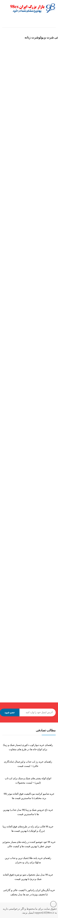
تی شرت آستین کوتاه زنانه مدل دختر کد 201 (21, 171)
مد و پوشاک (6, 492)
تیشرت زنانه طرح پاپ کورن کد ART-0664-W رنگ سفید (26, 578)
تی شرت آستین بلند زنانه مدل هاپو (17, 90)
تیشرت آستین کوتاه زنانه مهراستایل (18, 415)
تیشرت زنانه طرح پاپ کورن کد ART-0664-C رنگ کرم (25, 496)
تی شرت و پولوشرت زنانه (17, 86)
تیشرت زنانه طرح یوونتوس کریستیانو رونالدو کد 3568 (25, 659)
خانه (54, 24)
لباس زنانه (16, 492)
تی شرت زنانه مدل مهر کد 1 (14, 334)
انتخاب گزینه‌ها (5, 98)
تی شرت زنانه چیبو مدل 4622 (15, 252)
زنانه (3, 86)
